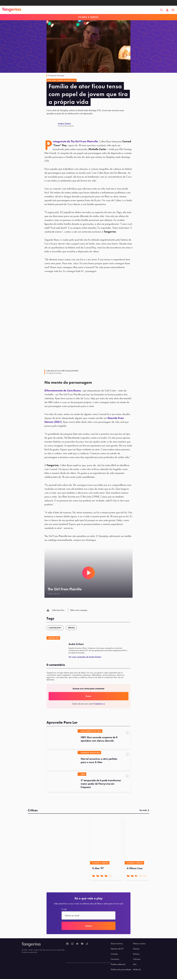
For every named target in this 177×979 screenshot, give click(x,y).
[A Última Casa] (140, 841)
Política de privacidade (121, 969)
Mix (135, 964)
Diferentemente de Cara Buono (62, 390)
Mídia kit (137, 969)
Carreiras (115, 959)
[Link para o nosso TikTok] (87, 944)
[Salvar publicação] (127, 733)
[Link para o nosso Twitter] (77, 944)
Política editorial (118, 964)
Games (136, 949)
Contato (114, 954)
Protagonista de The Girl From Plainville (75, 141)
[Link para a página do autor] (52, 124)
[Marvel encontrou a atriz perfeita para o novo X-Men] (62, 760)
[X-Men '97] (106, 841)
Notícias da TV (117, 949)
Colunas (136, 959)
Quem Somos (117, 944)
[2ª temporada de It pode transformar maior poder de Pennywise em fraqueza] (62, 782)
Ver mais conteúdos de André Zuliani (85, 657)
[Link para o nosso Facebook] (67, 944)
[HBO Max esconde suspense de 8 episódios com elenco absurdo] (62, 739)
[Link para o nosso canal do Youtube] (82, 944)
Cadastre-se (99, 703)
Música (136, 954)
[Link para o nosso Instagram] (72, 944)
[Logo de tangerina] (11, 10)
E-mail (64, 909)
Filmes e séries (139, 944)
